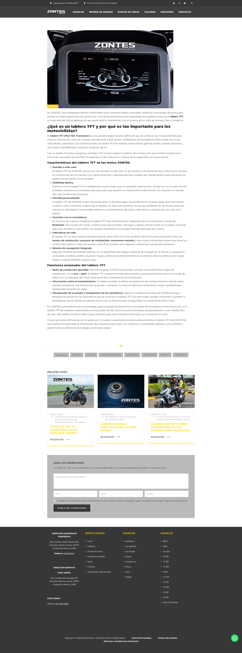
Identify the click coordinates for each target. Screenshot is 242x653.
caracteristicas (61, 355)
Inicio (89, 541)
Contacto (184, 12)
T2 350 (166, 566)
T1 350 (166, 561)
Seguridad (80, 422)
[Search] (192, 3)
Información (112, 417)
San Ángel (130, 551)
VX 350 (166, 587)
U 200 (166, 582)
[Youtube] (185, 3)
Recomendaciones (64, 422)
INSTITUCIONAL (170, 602)
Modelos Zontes (127, 417)
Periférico (129, 541)
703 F (165, 572)
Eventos (91, 566)
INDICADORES (132, 355)
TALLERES (150, 12)
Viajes (187, 420)
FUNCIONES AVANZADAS (111, 355)
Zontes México (88, 638)
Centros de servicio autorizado (102, 3)
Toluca (128, 566)
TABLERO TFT (180, 355)
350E (165, 546)
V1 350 (166, 592)
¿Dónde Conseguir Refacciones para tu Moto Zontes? (118, 427)
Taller (90, 561)
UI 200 (166, 577)
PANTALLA (165, 355)
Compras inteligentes (66, 417)
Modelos (78, 12)
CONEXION (76, 355)
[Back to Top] (236, 649)
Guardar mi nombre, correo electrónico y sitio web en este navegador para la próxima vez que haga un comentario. (122, 500)
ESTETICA (91, 355)
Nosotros (167, 12)
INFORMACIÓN (149, 355)
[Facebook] (174, 3)
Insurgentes (130, 546)
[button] (234, 638)
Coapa (128, 556)
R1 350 (166, 556)
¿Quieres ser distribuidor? (66, 3)
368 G (165, 541)
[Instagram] (179, 3)
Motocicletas (70, 420)
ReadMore (57, 439)
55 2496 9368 (62, 604)
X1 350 (166, 597)
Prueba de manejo (101, 12)
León (127, 572)
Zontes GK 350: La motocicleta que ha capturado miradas (63, 430)
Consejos (161, 417)
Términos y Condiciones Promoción (121, 641)
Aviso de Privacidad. (141, 638)
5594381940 (69, 553)
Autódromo (130, 561)
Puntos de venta (128, 12)
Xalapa (128, 577)
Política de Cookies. (167, 638)
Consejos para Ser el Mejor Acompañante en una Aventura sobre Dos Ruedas (170, 427)
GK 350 (166, 551)
